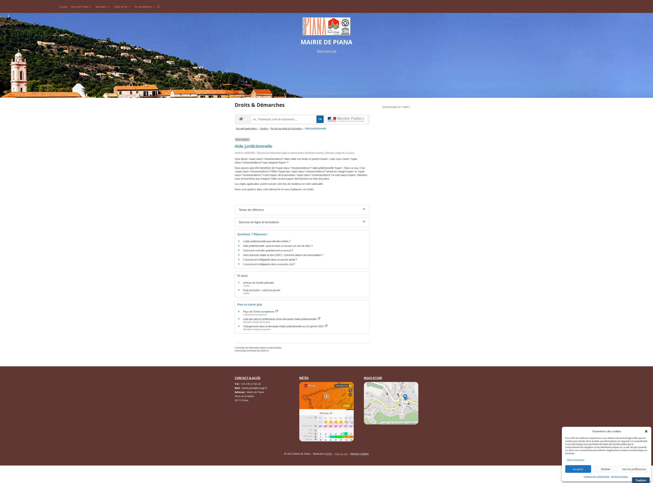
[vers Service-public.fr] (346, 119)
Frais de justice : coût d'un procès (261, 290)
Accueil (63, 7)
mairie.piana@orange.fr (254, 388)
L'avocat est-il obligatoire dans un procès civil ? (269, 264)
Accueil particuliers (246, 128)
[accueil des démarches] (241, 118)
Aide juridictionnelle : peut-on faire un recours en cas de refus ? (278, 245)
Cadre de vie (120, 7)
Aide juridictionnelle (315, 128)
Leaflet (384, 423)
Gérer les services (575, 459)
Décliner (605, 469)
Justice (264, 128)
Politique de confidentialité (596, 476)
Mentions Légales (619, 476)
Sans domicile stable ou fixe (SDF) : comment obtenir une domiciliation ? (283, 255)
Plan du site (341, 453)
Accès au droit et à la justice (287, 128)
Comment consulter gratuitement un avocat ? (268, 250)
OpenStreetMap (399, 423)
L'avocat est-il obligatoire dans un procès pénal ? (270, 259)
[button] (646, 431)
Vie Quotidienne (143, 7)
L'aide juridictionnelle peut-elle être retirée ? (266, 241)
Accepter (578, 469)
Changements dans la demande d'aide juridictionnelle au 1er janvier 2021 (283, 326)
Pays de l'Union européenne (259, 311)
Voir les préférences (634, 469)
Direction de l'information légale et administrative (259, 348)
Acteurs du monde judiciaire (258, 282)
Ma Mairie (101, 7)
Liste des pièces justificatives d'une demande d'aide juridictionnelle (280, 319)
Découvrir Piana (79, 7)
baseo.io (265, 351)
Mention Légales (359, 453)
